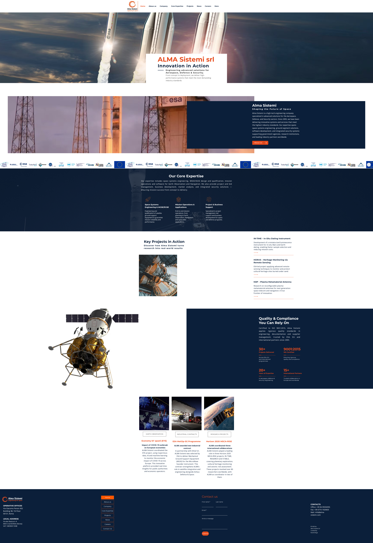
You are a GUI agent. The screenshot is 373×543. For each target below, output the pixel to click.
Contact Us (107, 529)
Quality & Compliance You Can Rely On (278, 320)
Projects (107, 515)
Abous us (107, 502)
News (107, 520)
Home (107, 497)
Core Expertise (107, 511)
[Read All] (256, 252)
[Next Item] (369, 165)
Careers (108, 524)
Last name (219, 502)
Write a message (207, 518)
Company (107, 506)
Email (204, 510)
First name (206, 502)
